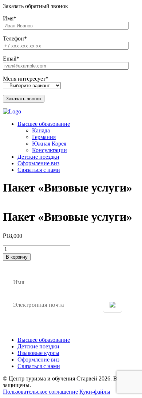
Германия (44, 137)
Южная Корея (49, 143)
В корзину (17, 257)
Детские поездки (38, 157)
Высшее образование (43, 124)
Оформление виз (38, 163)
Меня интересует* (25, 79)
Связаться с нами (38, 170)
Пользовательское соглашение (40, 392)
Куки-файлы (94, 392)
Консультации (49, 150)
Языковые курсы (38, 353)
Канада (41, 130)
